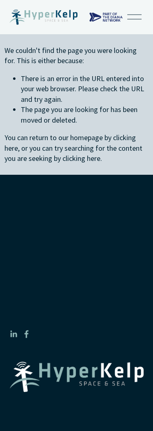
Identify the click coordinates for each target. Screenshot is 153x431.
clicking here (81, 158)
